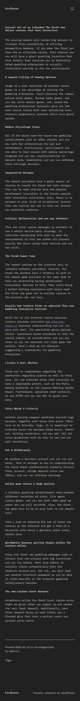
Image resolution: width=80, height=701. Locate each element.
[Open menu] (72, 8)
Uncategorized (44, 647)
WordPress (68, 692)
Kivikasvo (12, 8)
